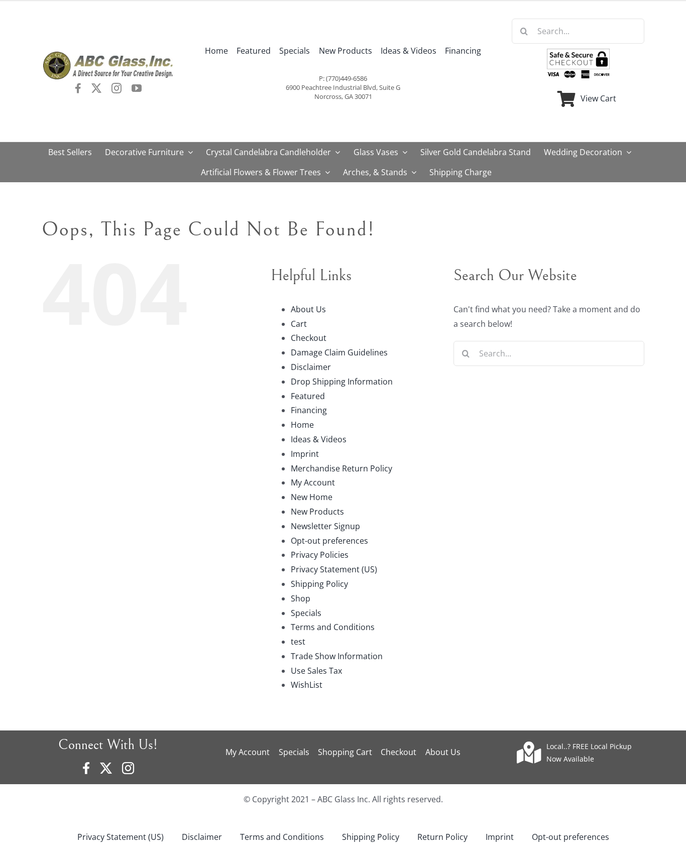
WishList (306, 684)
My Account (313, 482)
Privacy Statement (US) (334, 569)
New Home (311, 497)
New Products (317, 511)
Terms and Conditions (333, 627)
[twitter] (96, 88)
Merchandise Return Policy (341, 468)
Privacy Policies (320, 554)
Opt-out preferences (329, 540)
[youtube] (137, 88)
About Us (308, 309)
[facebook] (78, 88)
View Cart (598, 98)
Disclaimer (311, 367)
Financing (309, 410)
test (298, 641)
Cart (299, 323)
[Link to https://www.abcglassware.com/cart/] (566, 99)
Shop (300, 598)
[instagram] (116, 88)
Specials (306, 613)
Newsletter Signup (325, 526)
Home (302, 424)
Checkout (308, 337)
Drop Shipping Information (342, 381)
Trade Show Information (337, 656)
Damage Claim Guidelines (339, 352)
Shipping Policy (319, 583)
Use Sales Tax (316, 670)
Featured (308, 396)
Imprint (305, 453)
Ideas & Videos (319, 439)
